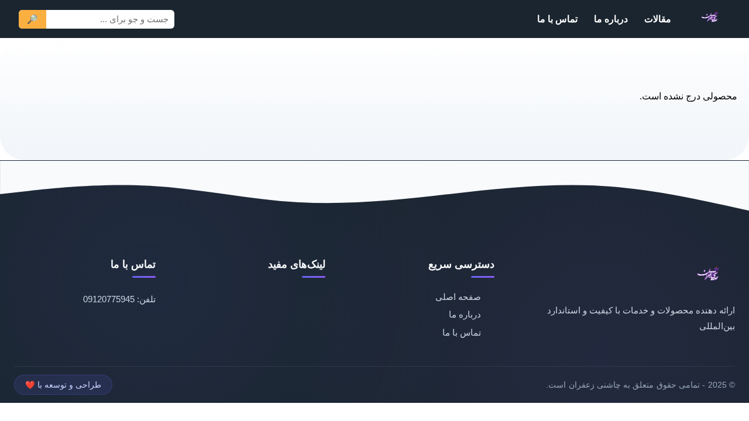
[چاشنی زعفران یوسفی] (711, 19)
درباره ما (611, 18)
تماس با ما (557, 18)
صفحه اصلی (458, 297)
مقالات (657, 18)
